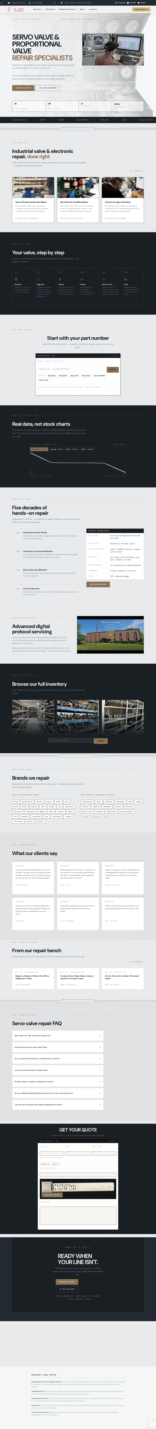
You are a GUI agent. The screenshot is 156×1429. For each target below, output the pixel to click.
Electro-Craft (87, 812)
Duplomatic (69, 807)
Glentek (99, 812)
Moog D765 (74, 376)
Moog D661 (52, 376)
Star (46, 816)
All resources (135, 962)
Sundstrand (56, 816)
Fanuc (99, 802)
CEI (60, 807)
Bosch (16, 807)
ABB (130, 802)
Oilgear (42, 812)
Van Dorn (60, 812)
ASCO (70, 812)
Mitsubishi (107, 807)
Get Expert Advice (98, 584)
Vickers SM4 (43, 380)
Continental (36, 816)
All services (136, 171)
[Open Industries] (55, 9)
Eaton (24, 807)
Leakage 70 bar (56, 449)
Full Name (43, 1146)
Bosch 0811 (86, 376)
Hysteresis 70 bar (39, 449)
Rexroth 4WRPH (99, 376)
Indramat (108, 802)
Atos (66, 802)
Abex (43, 807)
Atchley (51, 807)
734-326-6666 (68, 1289)
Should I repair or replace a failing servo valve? (34, 1082)
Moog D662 (63, 376)
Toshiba (138, 802)
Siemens (85, 807)
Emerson (118, 807)
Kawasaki (24, 816)
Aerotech (129, 807)
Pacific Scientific (126, 812)
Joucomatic (18, 821)
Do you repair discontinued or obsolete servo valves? (37, 1058)
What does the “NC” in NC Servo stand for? (33, 1036)
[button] (110, 635)
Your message (45, 1202)
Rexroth (39, 802)
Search (112, 369)
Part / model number (48, 1168)
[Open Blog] (85, 9)
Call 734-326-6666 (47, 88)
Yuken (51, 812)
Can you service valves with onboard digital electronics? (38, 1105)
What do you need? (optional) (51, 1157)
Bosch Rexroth (27, 802)
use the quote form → (93, 387)
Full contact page (79, 1299)
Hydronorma (30, 812)
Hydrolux (30, 821)
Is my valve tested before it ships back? (31, 1070)
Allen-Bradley (87, 802)
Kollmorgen (120, 802)
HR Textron (18, 812)
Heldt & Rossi (111, 812)
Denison (34, 807)
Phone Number (97, 1146)
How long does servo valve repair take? (31, 1047)
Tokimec (68, 816)
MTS (15, 816)
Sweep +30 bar (72, 449)
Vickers (49, 802)
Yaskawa (96, 807)
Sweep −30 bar (87, 449)
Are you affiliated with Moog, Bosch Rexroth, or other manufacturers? (44, 1093)
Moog (16, 802)
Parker (58, 802)
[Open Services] (41, 9)
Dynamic (40, 821)
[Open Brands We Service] (75, 9)
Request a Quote (23, 88)
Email (68, 1146)
